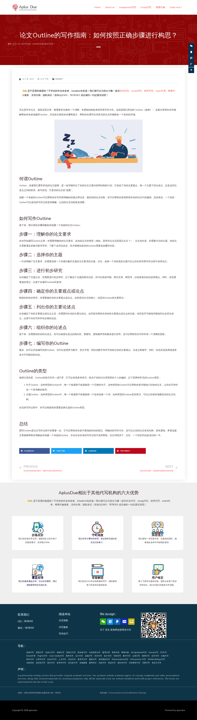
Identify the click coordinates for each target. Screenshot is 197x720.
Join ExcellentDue (129, 693)
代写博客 (63, 620)
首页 (9, 44)
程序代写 (148, 90)
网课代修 (160, 7)
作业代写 (124, 90)
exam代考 (161, 90)
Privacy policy (115, 693)
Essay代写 (146, 7)
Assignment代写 (127, 7)
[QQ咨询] (191, 52)
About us (110, 7)
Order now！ (176, 7)
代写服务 (63, 627)
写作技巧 (59, 79)
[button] (34, 451)
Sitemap (142, 693)
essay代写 (136, 90)
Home (97, 7)
